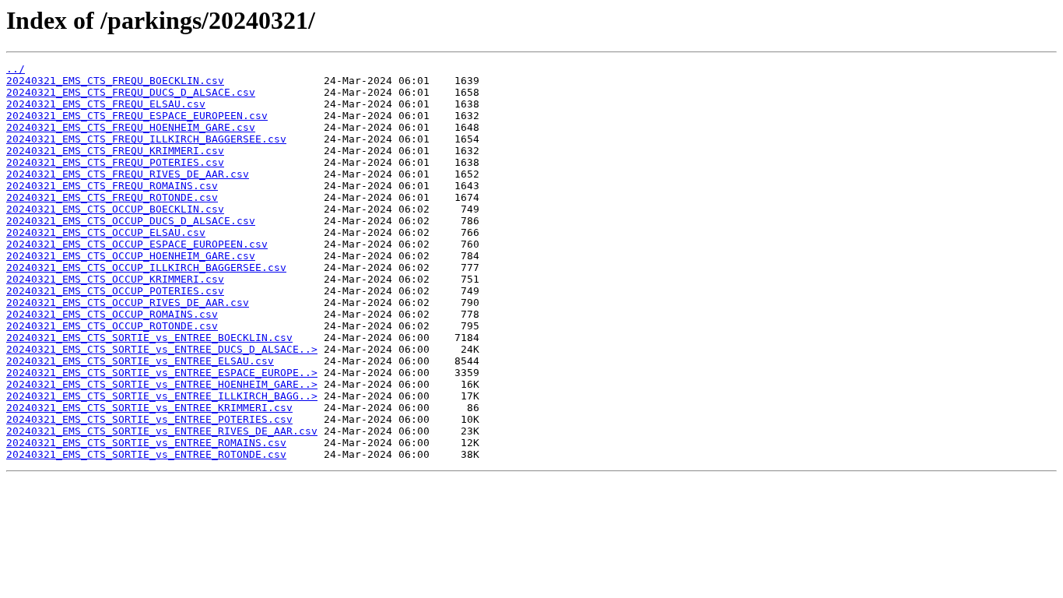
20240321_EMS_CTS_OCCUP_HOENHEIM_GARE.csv (130, 256)
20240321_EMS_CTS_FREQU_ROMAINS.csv (112, 186)
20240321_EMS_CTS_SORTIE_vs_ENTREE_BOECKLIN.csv (149, 337)
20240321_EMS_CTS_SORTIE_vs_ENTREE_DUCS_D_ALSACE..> (161, 349)
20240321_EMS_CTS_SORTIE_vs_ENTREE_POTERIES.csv (149, 419)
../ (15, 69)
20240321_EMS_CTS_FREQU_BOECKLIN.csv (115, 80)
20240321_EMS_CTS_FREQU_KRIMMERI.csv (115, 151)
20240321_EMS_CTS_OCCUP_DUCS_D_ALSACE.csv (130, 221)
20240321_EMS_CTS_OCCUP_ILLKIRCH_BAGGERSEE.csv (146, 267)
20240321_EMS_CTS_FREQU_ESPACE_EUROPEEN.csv (137, 115)
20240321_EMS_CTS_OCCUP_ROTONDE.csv (112, 326)
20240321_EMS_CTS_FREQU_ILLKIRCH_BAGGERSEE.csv (146, 139)
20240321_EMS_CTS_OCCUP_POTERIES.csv (115, 291)
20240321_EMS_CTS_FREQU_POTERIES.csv (115, 162)
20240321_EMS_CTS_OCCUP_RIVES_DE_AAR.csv (127, 302)
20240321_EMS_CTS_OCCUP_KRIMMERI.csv (115, 279)
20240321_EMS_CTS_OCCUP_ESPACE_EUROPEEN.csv (137, 244)
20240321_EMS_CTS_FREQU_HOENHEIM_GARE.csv (130, 127)
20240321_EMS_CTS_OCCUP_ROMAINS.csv (112, 314)
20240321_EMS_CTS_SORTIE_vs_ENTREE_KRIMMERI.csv (149, 407)
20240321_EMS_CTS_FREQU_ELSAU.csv (105, 104)
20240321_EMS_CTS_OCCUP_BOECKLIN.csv (115, 209)
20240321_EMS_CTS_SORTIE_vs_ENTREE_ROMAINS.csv (146, 442)
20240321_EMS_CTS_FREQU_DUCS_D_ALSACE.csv (130, 92)
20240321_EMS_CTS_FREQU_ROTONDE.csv (112, 197)
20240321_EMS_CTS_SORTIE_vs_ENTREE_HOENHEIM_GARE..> (161, 384)
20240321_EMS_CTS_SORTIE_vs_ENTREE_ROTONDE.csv (146, 454)
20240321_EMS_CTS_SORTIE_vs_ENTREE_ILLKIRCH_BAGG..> (161, 396)
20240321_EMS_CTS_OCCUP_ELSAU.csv (105, 232)
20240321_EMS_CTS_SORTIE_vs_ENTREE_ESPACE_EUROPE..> (161, 372)
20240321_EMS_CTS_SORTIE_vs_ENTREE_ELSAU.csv (140, 361)
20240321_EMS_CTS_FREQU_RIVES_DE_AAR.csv (127, 174)
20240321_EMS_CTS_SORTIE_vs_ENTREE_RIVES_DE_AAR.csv (161, 431)
